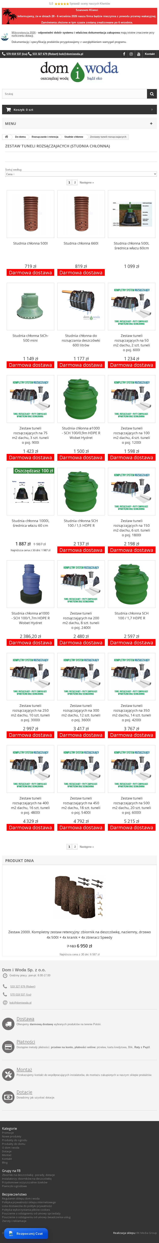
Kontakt (150, 53)
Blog (4, 1162)
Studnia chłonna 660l (81, 243)
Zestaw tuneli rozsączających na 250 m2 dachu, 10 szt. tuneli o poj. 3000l (30, 712)
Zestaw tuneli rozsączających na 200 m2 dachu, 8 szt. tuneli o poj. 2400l (81, 620)
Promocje (8, 1132)
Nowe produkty (11, 1136)
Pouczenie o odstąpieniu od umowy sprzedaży (31, 1213)
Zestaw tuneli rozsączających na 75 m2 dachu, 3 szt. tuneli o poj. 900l (30, 435)
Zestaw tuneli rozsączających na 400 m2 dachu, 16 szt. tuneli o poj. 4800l (30, 805)
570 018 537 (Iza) (20, 994)
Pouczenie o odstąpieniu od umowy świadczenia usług (36, 1217)
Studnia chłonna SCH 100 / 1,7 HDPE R (132, 615)
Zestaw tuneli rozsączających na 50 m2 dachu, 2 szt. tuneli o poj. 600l (131, 342)
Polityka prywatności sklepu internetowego (29, 1202)
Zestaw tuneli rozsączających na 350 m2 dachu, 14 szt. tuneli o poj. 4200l (131, 712)
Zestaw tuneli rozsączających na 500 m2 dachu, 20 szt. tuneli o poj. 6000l (131, 805)
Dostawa (25, 1019)
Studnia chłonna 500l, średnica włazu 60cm (131, 245)
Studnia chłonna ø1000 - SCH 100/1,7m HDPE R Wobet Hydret (30, 618)
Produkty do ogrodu (14, 1140)
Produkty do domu (13, 1144)
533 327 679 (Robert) (22, 986)
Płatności (26, 1042)
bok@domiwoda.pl (20, 1002)
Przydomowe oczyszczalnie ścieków (24, 1182)
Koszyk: (23, 109)
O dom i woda (10, 1147)
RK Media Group (146, 1233)
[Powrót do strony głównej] (6, 137)
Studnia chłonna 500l (30, 243)
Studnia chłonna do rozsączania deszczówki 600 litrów (81, 340)
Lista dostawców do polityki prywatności (27, 1206)
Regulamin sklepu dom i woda (21, 1198)
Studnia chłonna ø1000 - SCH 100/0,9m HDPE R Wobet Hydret (81, 433)
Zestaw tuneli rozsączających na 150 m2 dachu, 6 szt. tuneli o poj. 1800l (131, 527)
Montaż (24, 1069)
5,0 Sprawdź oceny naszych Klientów (79, 3)
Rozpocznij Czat (30, 1234)
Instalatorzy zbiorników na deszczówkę (27, 1178)
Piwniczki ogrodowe (14, 1186)
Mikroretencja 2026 (24, 32)
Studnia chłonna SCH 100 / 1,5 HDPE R (81, 523)
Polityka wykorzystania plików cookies (26, 1210)
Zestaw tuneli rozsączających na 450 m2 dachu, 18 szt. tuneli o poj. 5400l (80, 805)
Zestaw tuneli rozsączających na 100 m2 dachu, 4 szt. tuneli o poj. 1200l (131, 435)
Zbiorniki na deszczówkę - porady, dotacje (28, 1175)
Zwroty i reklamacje (14, 1221)
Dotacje (24, 1092)
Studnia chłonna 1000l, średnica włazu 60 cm (30, 523)
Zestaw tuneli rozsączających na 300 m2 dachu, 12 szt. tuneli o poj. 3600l (80, 712)
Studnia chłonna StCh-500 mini (30, 338)
